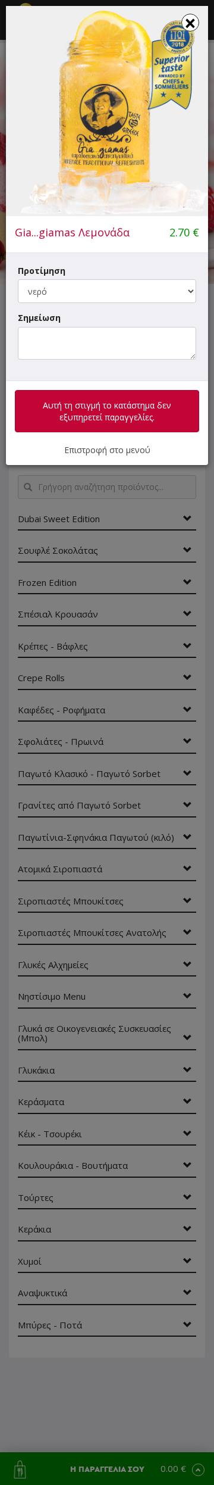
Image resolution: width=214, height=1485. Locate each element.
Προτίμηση (41, 270)
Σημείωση (39, 317)
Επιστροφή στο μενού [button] (107, 450)
